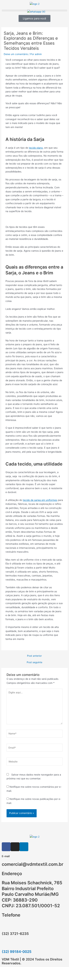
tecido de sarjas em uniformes (40, 500)
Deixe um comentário (16, 54)
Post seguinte (34, 662)
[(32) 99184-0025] (6, 943)
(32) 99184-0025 (16, 952)
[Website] (35, 762)
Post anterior (34, 656)
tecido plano (36, 147)
